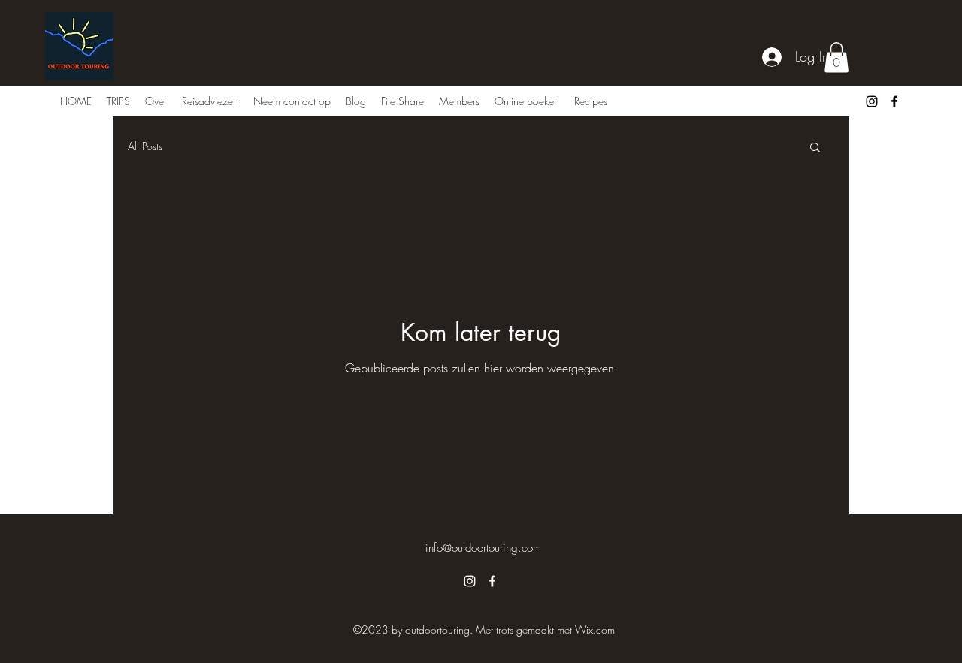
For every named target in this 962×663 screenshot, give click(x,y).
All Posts (145, 146)
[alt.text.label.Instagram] (871, 101)
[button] (836, 57)
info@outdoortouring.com (483, 548)
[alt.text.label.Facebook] (894, 101)
